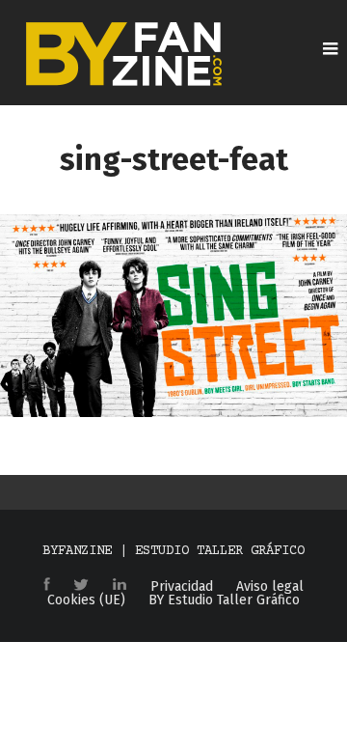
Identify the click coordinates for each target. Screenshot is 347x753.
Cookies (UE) (86, 600)
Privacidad (181, 587)
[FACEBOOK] (46, 585)
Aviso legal (270, 587)
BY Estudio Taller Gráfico (224, 600)
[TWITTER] (81, 586)
